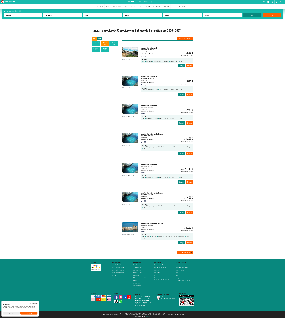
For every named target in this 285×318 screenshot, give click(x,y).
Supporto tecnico (137, 265)
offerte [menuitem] (107, 6)
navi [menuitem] (141, 6)
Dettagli (181, 66)
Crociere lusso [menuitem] (117, 6)
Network (156, 275)
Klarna (177, 275)
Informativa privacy (137, 270)
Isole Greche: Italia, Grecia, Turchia (152, 134)
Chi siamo (156, 270)
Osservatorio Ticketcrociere (182, 267)
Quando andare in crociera (118, 272)
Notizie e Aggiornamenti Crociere (183, 280)
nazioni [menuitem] (166, 6)
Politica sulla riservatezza (32, 303)
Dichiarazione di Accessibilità (139, 278)
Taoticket (148, 316)
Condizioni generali (137, 267)
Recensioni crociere (180, 265)
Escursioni (114, 278)
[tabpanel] (105, 46)
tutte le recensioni (95, 269)
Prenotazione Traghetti (159, 265)
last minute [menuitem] (100, 6)
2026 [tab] (94, 39)
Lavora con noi (136, 283)
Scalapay (177, 272)
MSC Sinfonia (144, 50)
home (93, 23)
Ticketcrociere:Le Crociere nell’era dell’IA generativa (162, 278)
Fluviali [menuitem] (158, 6)
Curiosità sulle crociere (117, 265)
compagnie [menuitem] (133, 6)
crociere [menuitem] (125, 6)
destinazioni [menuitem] (149, 6)
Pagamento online (180, 270)
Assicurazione (136, 275)
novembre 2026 (95, 49)
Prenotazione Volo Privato (160, 267)
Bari (147, 54)
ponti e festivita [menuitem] (182, 6)
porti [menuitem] (173, 6)
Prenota (189, 66)
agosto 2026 (96, 42)
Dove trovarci (157, 272)
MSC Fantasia (144, 135)
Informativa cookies (137, 272)
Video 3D (114, 275)
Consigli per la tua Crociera (118, 270)
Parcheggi (135, 280)
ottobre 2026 (114, 43)
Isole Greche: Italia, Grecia (149, 48)
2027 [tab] (99, 38)
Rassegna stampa (179, 278)
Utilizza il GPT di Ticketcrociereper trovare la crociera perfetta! (168, 297)
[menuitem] (264, 2)
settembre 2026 (104, 43)
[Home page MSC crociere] (143, 56)
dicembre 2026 (104, 49)
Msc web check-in (137, 285)
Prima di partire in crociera (118, 267)
